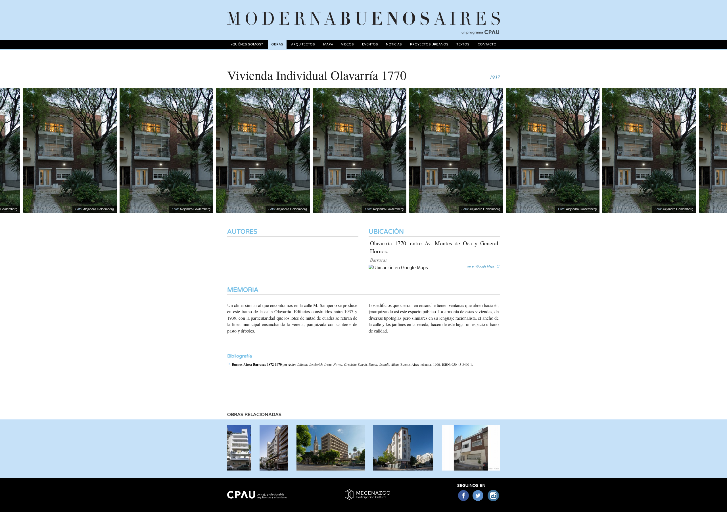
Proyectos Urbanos (429, 44)
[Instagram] (493, 496)
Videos (347, 44)
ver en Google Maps (481, 266)
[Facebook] (463, 496)
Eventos (370, 44)
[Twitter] (478, 496)
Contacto (487, 44)
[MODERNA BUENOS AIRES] (363, 12)
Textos (462, 44)
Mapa (328, 44)
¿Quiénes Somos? (247, 44)
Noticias (394, 44)
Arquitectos (303, 44)
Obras (277, 44)
